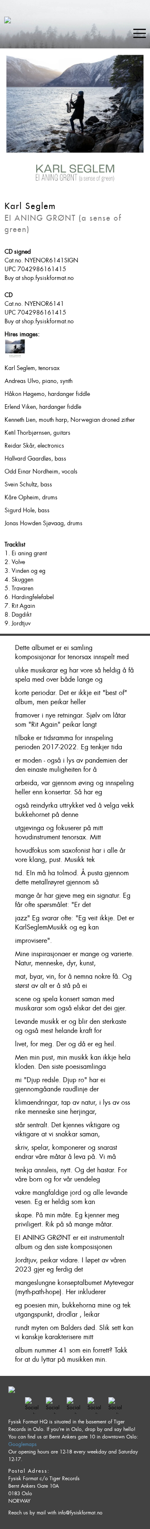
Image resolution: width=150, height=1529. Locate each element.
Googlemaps (22, 1444)
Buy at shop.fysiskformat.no (39, 278)
